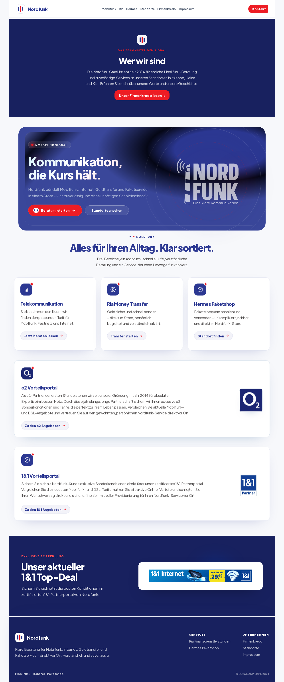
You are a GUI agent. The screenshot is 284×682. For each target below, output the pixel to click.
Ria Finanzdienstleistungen (209, 641)
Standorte (147, 8)
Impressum (186, 8)
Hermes (131, 8)
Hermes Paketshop (204, 647)
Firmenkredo (166, 8)
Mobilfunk (109, 8)
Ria (121, 8)
